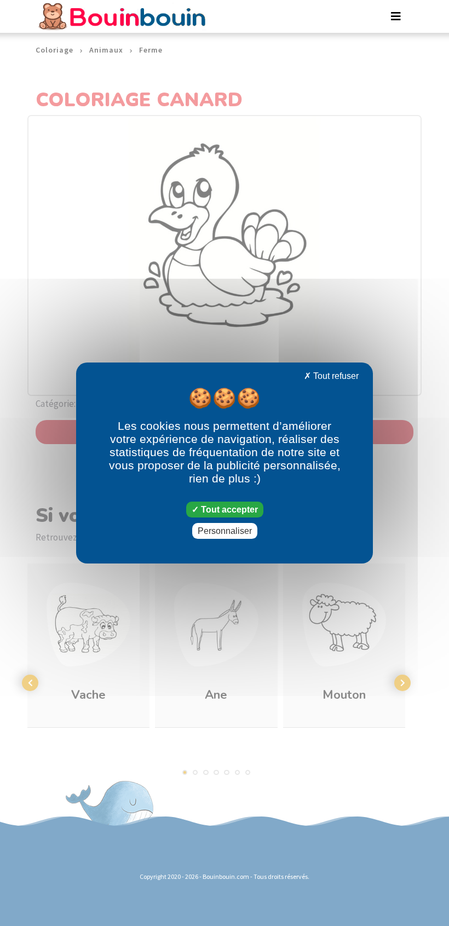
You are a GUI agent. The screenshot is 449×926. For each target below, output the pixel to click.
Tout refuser (335, 376)
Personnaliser (225, 531)
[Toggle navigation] (396, 16)
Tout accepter (228, 509)
